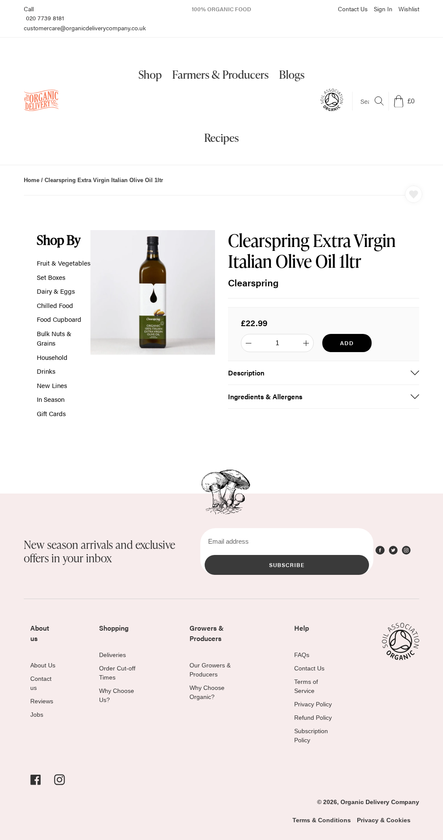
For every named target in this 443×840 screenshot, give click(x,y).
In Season (50, 399)
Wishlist (408, 8)
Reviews (41, 701)
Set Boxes (51, 277)
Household (52, 357)
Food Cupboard (59, 319)
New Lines (52, 385)
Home (31, 180)
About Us (42, 665)
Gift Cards (51, 413)
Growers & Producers (206, 633)
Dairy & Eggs (56, 290)
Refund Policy (313, 717)
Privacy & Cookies (384, 820)
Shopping (113, 628)
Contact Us (353, 8)
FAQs (301, 654)
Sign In (383, 8)
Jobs (36, 714)
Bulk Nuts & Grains (54, 338)
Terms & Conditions (321, 820)
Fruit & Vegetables (63, 262)
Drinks (46, 370)
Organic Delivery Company (379, 801)
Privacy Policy (313, 704)
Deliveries (112, 654)
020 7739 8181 (45, 17)
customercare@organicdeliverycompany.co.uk (85, 27)
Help (301, 628)
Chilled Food (55, 305)
